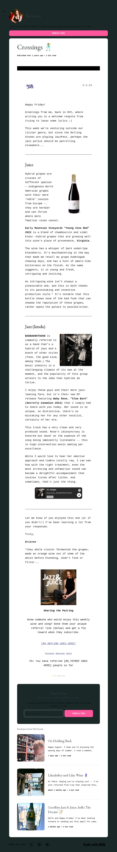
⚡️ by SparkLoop (58, 676)
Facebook (49, 653)
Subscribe (58, 33)
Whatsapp (60, 653)
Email (69, 653)
